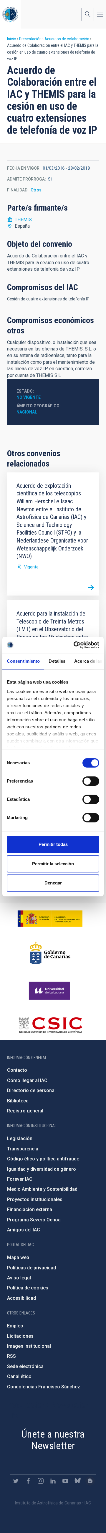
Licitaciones (20, 1336)
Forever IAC (19, 1179)
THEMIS (23, 219)
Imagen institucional (29, 1346)
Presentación (30, 39)
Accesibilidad (21, 1298)
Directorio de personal (31, 1090)
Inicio (11, 39)
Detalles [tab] (57, 661)
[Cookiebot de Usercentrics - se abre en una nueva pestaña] (74, 645)
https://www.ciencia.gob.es (50, 918)
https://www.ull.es (50, 991)
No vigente (28, 397)
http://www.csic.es (50, 1025)
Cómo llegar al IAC (27, 1080)
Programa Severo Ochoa (34, 1220)
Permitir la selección (53, 863)
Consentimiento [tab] (23, 661)
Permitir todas (53, 844)
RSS (11, 1356)
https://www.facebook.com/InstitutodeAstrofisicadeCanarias (28, 1481)
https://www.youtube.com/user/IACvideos (65, 1481)
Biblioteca (18, 1101)
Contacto (17, 1070)
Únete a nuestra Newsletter (53, 1439)
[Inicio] (10, 14)
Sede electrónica (25, 1366)
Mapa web (18, 1257)
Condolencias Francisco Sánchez (43, 1387)
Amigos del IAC (23, 1230)
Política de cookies (27, 1288)
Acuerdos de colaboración (66, 39)
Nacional (26, 412)
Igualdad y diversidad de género (41, 1169)
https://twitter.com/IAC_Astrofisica (16, 1481)
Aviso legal (19, 1278)
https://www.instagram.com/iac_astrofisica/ (40, 1481)
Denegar (53, 882)
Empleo (15, 1326)
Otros (36, 190)
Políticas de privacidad (31, 1268)
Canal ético (19, 1376)
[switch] (90, 781)
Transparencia (22, 1149)
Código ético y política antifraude (43, 1159)
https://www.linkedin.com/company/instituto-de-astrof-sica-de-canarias (53, 1481)
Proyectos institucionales (34, 1199)
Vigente (31, 567)
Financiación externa (29, 1209)
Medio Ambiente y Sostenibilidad (42, 1189)
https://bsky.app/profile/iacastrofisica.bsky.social (78, 1481)
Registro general (25, 1111)
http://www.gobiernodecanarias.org (50, 953)
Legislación (19, 1138)
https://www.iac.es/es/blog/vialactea (90, 1481)
